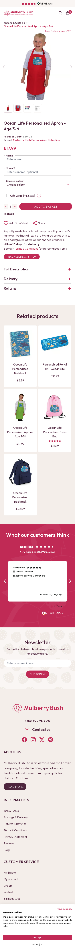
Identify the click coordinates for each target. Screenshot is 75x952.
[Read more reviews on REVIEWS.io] (53, 613)
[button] (5, 581)
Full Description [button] (16, 269)
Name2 (10, 168)
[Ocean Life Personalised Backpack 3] (20, 472)
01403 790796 (37, 721)
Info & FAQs (11, 811)
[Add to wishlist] (10, 348)
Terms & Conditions (26, 248)
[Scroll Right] (71, 66)
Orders (8, 885)
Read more (15, 786)
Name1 (10, 155)
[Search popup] (60, 13)
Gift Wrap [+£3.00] (22, 195)
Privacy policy (64, 909)
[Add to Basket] (10, 354)
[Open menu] (53, 13)
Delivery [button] (10, 278)
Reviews (9, 843)
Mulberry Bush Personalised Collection (36, 140)
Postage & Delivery (16, 817)
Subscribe (38, 674)
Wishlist (8, 892)
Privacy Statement (15, 837)
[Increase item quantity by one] (14, 206)
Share (42, 223)
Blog (7, 850)
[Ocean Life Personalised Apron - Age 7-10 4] (20, 407)
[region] (37, 581)
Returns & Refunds (15, 824)
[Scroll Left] (3, 66)
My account (11, 879)
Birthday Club (12, 898)
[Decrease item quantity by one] (6, 206)
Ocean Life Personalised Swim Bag (54, 432)
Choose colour (15, 181)
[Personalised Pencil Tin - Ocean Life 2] (55, 344)
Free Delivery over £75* (58, 31)
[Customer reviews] (37, 3)
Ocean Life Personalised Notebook (20, 369)
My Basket (10, 872)
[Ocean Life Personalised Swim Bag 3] (55, 407)
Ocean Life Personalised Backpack (20, 497)
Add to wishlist (18, 223)
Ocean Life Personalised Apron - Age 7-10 (20, 432)
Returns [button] (10, 288)
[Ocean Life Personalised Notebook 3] (20, 344)
